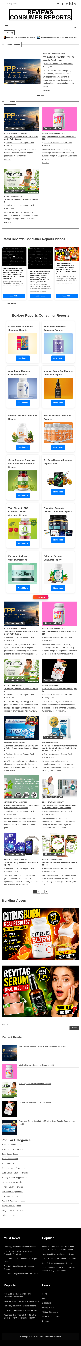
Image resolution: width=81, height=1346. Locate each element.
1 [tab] (38, 95)
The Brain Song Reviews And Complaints (21, 1274)
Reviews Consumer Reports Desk (58, 64)
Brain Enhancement (50, 742)
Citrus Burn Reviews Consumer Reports (35, 1102)
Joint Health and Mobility (53, 802)
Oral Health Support (10, 1196)
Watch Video (14, 296)
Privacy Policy (48, 1307)
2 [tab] (41, 95)
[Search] (75, 27)
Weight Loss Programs (52, 859)
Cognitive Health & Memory (16, 859)
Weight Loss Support (13, 196)
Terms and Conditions (51, 1316)
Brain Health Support (10, 1163)
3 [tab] (43, 95)
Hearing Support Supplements (14, 1178)
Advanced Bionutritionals (15, 742)
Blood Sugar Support (10, 1154)
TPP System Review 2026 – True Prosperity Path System (43, 1046)
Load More (40, 597)
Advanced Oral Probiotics (15, 802)
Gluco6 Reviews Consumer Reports (57, 1263)
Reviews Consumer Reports (48, 1337)
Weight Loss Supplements (53, 133)
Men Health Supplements (12, 1192)
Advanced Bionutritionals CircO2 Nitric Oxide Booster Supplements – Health (21, 748)
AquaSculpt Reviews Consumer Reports (59, 1254)
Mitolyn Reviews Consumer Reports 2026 (36, 1065)
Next (46, 891)
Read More (46, 90)
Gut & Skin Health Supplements (15, 1173)
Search (5, 1024)
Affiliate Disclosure (50, 1312)
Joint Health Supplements (12, 1187)
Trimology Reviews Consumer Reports (35, 1084)
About (44, 1298)
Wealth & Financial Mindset (54, 53)
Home (44, 1294)
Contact (45, 1321)
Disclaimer (46, 1303)
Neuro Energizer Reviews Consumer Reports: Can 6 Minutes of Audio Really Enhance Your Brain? (59, 748)
